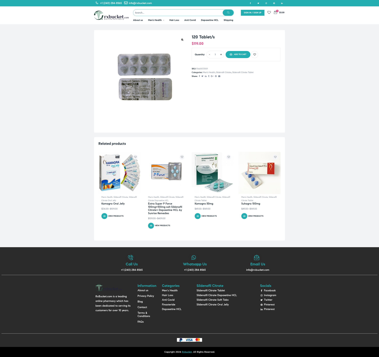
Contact (142, 307)
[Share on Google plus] (212, 76)
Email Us (257, 264)
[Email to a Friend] (219, 76)
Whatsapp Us (195, 264)
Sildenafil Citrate (223, 72)
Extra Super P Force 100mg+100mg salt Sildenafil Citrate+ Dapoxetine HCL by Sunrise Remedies (165, 208)
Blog (140, 301)
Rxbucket (187, 351)
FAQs (141, 321)
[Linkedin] (282, 3)
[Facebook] (250, 3)
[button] (182, 39)
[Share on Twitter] (202, 76)
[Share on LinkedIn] (205, 76)
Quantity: (200, 54)
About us (143, 290)
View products (115, 216)
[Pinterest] (274, 3)
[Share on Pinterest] (215, 76)
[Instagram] (266, 3)
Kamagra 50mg (204, 203)
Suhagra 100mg (250, 203)
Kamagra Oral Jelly (113, 203)
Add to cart (240, 54)
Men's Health (209, 72)
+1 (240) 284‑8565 (132, 269)
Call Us (132, 264)
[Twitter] (258, 3)
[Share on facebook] (199, 76)
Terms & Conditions (144, 314)
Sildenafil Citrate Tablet (243, 72)
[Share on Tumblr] (208, 76)
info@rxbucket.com (257, 269)
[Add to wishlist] (254, 54)
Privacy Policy (146, 296)
